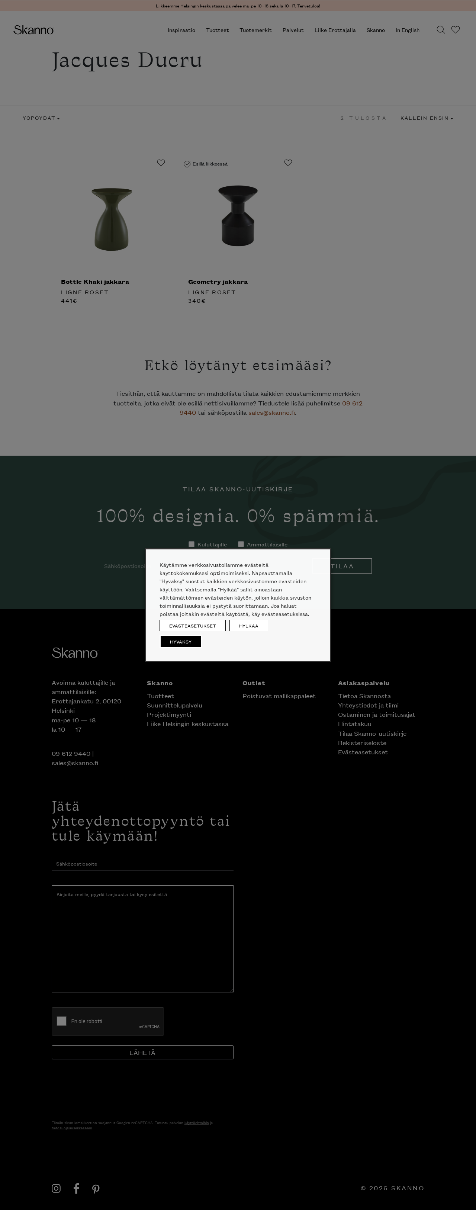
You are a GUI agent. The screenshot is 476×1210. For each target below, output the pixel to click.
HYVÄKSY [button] (181, 641)
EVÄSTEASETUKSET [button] (192, 625)
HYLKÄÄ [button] (248, 625)
